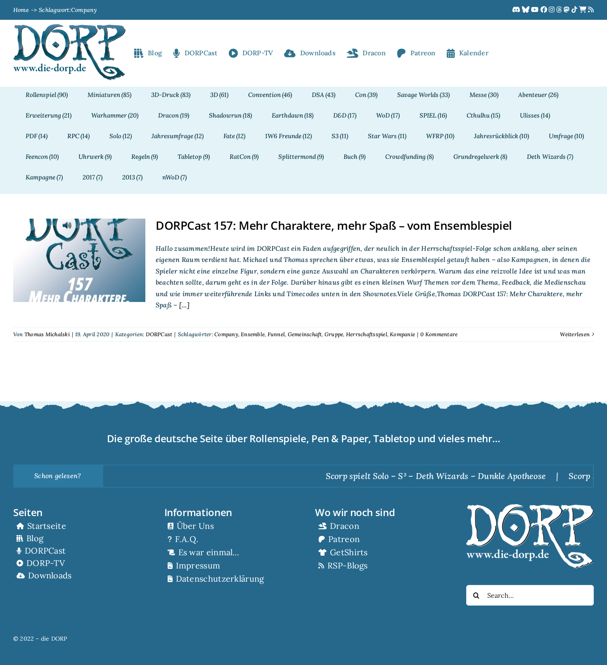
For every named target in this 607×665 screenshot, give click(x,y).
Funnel (276, 334)
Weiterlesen (575, 334)
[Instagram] (552, 10)
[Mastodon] (567, 10)
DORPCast (159, 334)
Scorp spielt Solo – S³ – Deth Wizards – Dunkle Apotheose (416, 476)
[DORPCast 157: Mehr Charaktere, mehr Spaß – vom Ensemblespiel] (79, 260)
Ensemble (253, 334)
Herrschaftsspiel (366, 334)
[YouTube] (535, 10)
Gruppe (334, 334)
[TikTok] (575, 10)
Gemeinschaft (305, 334)
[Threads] (560, 10)
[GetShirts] (583, 10)
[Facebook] (545, 10)
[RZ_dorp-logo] (69, 27)
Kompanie (402, 334)
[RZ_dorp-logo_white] (530, 507)
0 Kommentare (439, 334)
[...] (183, 305)
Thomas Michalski (47, 334)
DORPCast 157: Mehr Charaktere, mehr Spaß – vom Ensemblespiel (334, 225)
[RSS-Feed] (591, 10)
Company (226, 334)
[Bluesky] (526, 10)
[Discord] (517, 10)
